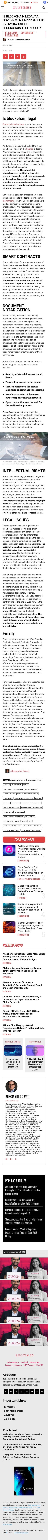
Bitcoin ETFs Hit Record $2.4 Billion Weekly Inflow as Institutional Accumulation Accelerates (21, 1014)
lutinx (31, 816)
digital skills (9, 794)
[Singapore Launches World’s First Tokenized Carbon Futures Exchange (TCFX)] (9, 890)
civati (25, 784)
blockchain (16, 784)
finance (30, 149)
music (24, 821)
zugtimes (36, 830)
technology (9, 830)
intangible (19, 812)
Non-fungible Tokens (12, 826)
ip (26, 816)
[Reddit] (37, 1391)
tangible (37, 826)
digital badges (31, 789)
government (35, 803)
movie (17, 821)
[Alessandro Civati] (5, 39)
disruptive (8, 798)
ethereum (16, 803)
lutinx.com (8, 821)
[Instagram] (6, 1159)
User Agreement (34, 1505)
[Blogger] (42, 1391)
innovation (8, 812)
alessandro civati (18, 780)
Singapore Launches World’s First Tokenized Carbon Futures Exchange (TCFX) (30, 889)
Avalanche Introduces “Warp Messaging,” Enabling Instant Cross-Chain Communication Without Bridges (31, 851)
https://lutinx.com (11, 1101)
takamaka (28, 826)
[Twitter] (16, 1391)
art (39, 780)
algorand (32, 780)
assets (7, 784)
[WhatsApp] (23, 56)
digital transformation (27, 794)
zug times (25, 830)
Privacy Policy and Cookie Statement (17, 1507)
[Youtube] (31, 1391)
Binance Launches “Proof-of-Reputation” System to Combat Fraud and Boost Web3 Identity (30, 926)
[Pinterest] (17, 56)
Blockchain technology (13, 124)
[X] (11, 56)
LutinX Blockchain (21, 1533)
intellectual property (13, 816)
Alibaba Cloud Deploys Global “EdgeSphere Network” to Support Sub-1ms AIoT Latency (24, 1028)
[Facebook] (5, 56)
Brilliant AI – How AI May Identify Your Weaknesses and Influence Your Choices (35, 1064)
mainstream (8, 201)
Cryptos (22, 898)
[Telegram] (26, 1391)
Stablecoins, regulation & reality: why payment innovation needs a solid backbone (30, 908)
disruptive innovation (24, 798)
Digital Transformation (29, 879)
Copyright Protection (13, 789)
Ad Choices (7, 1524)
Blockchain (23, 861)
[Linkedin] (11, 1159)
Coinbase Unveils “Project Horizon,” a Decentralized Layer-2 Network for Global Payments (22, 999)
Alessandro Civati (22, 40)
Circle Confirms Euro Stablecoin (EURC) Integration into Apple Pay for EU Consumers (30, 871)
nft (30, 821)
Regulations (11, 35)
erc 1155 (38, 798)
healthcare (26, 807)
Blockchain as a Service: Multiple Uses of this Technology (13, 1063)
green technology (11, 807)
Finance (25, 803)
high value (37, 807)
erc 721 (7, 803)
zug (17, 830)
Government (28, 32)
